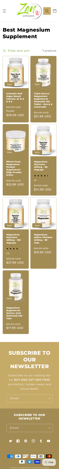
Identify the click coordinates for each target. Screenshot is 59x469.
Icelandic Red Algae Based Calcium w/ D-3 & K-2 (15, 97)
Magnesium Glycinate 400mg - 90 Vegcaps (41, 165)
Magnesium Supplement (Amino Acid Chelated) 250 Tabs (14, 313)
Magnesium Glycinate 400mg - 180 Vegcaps (13, 238)
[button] (4, 11)
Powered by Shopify (40, 468)
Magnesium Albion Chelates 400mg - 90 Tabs (43, 238)
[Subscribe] (49, 398)
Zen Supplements (24, 468)
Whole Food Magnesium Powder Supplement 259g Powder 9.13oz (14, 168)
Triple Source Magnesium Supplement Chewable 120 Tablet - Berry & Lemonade (43, 100)
